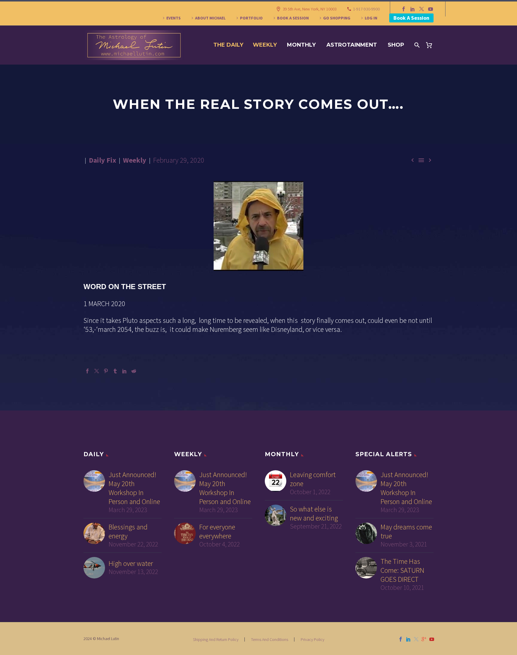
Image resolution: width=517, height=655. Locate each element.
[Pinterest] (106, 371)
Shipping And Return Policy (215, 639)
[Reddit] (133, 371)
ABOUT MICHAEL (210, 18)
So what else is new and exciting (314, 514)
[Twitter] (421, 9)
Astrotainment (351, 45)
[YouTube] (430, 9)
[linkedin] (408, 639)
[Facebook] (403, 9)
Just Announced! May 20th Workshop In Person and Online (134, 488)
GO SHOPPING (336, 18)
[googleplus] (424, 639)
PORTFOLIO (251, 18)
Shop (396, 45)
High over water (131, 563)
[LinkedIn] (412, 9)
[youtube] (431, 639)
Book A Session (411, 17)
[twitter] (416, 639)
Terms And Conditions (269, 639)
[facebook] (400, 639)
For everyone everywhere (217, 532)
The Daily (228, 45)
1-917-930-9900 (366, 9)
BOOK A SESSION (293, 18)
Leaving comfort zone (313, 479)
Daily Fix (102, 160)
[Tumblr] (115, 371)
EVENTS (173, 18)
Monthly (301, 45)
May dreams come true (406, 532)
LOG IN (371, 18)
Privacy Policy (312, 639)
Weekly (265, 45)
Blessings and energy (128, 532)
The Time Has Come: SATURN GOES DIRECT (402, 570)
